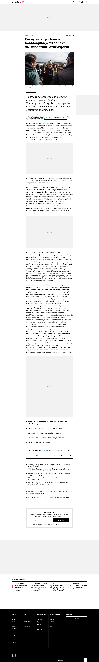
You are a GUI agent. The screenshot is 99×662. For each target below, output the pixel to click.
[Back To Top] (85, 660)
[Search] (86, 2)
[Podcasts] (79, 2)
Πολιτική (27, 35)
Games (34, 497)
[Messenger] (36, 118)
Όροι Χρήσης (27, 621)
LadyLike (52, 623)
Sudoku (57, 497)
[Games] (82, 2)
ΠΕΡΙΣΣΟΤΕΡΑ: (30, 462)
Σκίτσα (13, 640)
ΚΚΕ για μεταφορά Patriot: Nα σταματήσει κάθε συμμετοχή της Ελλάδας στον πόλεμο (49, 474)
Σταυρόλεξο (50, 497)
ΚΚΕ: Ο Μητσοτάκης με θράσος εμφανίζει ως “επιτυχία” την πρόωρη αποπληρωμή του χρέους (48, 483)
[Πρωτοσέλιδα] (74, 2)
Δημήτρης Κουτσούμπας (41, 455)
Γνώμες (13, 623)
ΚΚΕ (32, 35)
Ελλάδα (13, 616)
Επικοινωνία (27, 626)
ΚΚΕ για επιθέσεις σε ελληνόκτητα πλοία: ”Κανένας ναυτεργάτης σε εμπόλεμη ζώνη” (49, 479)
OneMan (52, 621)
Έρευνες (13, 635)
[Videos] (77, 2)
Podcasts (14, 642)
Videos (13, 644)
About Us (26, 616)
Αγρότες (62, 455)
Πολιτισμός (14, 628)
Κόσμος (13, 621)
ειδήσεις (70, 491)
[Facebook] (28, 118)
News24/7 (52, 616)
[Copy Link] (40, 118)
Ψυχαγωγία (14, 630)
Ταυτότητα (26, 619)
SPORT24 (52, 619)
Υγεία (13, 633)
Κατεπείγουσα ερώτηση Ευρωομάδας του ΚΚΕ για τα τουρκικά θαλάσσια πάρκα (49, 465)
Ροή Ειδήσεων (15, 637)
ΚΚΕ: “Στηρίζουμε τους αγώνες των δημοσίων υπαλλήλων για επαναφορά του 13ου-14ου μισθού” (49, 470)
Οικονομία (14, 626)
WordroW (63, 497)
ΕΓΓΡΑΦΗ (76, 618)
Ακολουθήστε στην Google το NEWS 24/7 (38, 491)
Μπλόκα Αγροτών (53, 455)
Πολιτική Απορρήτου (29, 623)
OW (51, 626)
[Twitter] (32, 118)
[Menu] (13, 2)
